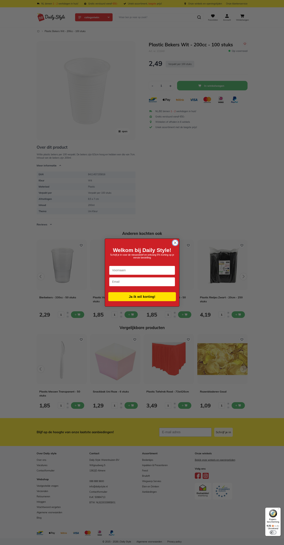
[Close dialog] (175, 243)
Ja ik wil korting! (142, 296)
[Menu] (279, 510)
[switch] (273, 532)
